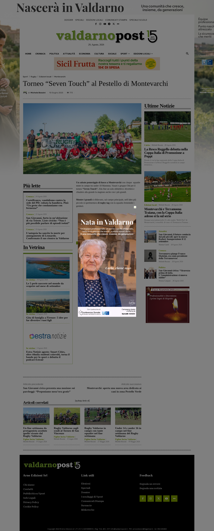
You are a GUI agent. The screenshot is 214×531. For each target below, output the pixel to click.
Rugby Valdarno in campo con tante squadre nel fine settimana (95, 432)
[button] (187, 53)
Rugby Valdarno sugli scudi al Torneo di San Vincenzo (66, 431)
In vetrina (30, 280)
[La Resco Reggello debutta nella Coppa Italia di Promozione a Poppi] (167, 126)
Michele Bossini (38, 93)
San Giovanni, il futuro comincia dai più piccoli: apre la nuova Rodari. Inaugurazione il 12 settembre (175, 238)
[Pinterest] (168, 92)
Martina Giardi (164, 245)
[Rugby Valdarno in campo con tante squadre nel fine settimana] (97, 416)
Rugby (33, 77)
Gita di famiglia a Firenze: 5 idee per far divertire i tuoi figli (47, 319)
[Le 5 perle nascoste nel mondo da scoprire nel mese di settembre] (48, 268)
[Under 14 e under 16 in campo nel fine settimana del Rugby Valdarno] (128, 416)
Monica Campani (164, 281)
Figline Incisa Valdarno (33, 439)
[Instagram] (100, 24)
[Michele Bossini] (25, 92)
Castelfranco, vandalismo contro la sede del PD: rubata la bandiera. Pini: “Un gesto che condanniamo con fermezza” (47, 204)
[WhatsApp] (181, 92)
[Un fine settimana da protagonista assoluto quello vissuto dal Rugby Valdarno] (36, 416)
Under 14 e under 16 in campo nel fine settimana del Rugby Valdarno (128, 432)
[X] (161, 92)
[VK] (174, 92)
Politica (162, 268)
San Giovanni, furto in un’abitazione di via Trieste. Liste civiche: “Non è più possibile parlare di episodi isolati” (47, 220)
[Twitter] (113, 24)
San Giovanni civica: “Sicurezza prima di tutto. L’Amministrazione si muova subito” (174, 274)
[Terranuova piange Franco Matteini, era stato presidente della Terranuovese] (150, 256)
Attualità (163, 231)
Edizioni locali (45, 77)
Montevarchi (60, 77)
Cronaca (30, 197)
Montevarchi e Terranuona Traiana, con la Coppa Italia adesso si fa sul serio (163, 212)
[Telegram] (109, 24)
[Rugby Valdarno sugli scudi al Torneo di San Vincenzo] (67, 416)
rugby (87, 243)
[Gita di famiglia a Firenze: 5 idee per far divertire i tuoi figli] (48, 302)
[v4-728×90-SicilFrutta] (107, 63)
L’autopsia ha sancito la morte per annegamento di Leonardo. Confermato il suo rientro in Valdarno (47, 236)
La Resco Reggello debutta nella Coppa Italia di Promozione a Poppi (166, 152)
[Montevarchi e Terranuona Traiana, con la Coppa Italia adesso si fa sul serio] (167, 186)
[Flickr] (118, 24)
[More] (188, 92)
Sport (25, 77)
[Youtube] (105, 24)
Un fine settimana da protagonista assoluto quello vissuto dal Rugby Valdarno (35, 432)
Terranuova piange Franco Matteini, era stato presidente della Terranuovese (173, 256)
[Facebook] (96, 24)
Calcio (147, 145)
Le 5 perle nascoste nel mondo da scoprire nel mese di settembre (45, 284)
